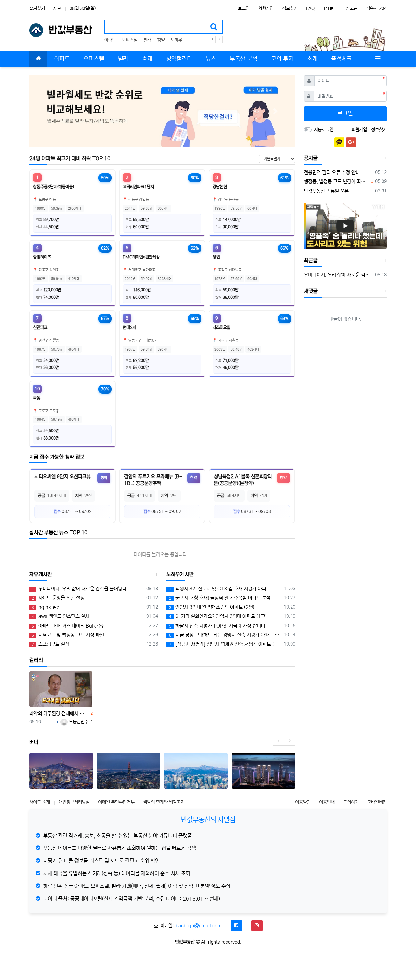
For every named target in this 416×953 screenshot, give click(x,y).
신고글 (352, 8)
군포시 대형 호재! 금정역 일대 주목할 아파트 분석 (219, 598)
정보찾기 (290, 8)
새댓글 (311, 291)
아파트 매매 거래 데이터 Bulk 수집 (69, 626)
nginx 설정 (46, 607)
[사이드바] (378, 59)
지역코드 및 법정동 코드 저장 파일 (68, 635)
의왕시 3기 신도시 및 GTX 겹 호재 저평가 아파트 (219, 588)
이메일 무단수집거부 (116, 802)
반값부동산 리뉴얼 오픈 (326, 191)
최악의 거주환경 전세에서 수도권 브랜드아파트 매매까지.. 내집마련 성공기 (57, 713)
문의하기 (351, 802)
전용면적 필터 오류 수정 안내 (332, 172)
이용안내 (327, 802)
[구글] (351, 142)
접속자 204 (376, 8)
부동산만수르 (80, 721)
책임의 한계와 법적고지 (164, 802)
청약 (161, 40)
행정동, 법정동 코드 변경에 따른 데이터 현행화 (335, 181)
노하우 (176, 40)
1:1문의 (330, 8)
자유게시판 (40, 574)
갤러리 (36, 660)
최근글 (311, 260)
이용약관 (303, 802)
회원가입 (266, 8)
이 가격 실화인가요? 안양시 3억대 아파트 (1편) (218, 616)
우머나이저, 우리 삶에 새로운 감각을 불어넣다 (79, 588)
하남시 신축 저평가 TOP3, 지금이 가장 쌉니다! (217, 626)
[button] (49, 111)
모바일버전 (377, 802)
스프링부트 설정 (50, 644)
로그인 (244, 8)
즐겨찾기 (37, 8)
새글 (57, 8)
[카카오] (339, 142)
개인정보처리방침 (74, 802)
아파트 (110, 40)
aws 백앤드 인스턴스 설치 (60, 616)
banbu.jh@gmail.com (199, 925)
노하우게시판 (180, 574)
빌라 (147, 40)
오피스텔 (129, 40)
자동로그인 (323, 129)
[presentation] (278, 741)
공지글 (311, 158)
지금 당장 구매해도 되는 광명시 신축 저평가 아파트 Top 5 (225, 635)
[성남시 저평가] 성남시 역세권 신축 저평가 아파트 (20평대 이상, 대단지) (225, 644)
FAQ (310, 8)
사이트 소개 (39, 802)
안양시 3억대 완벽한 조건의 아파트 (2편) (211, 607)
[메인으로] (38, 59)
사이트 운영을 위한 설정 (58, 598)
